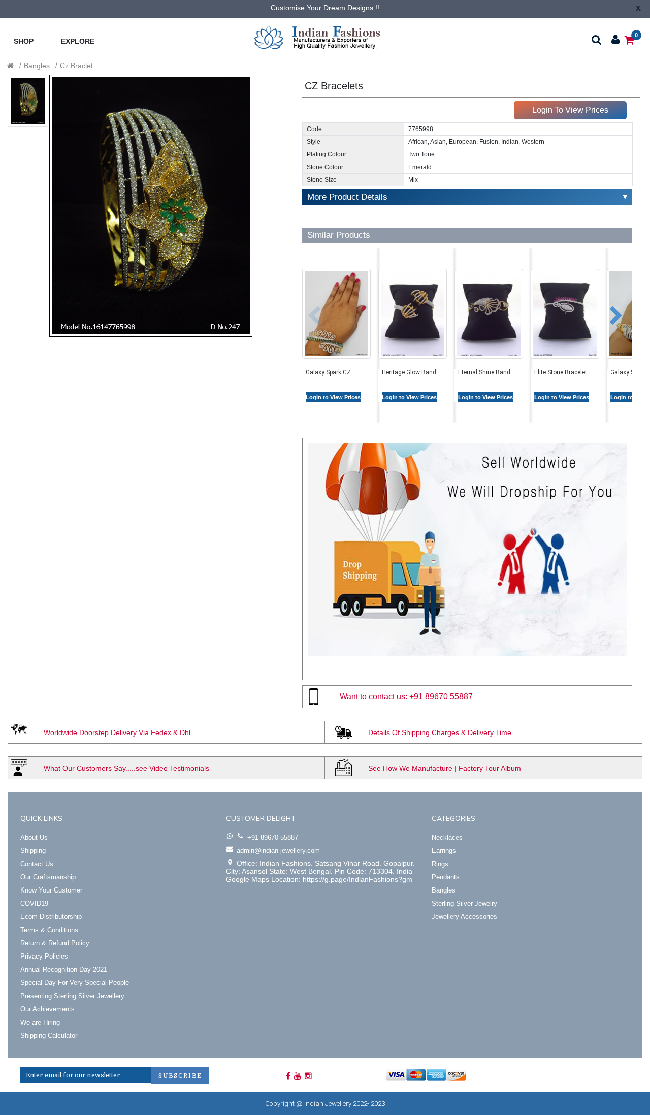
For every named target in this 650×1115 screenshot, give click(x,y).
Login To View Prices (570, 110)
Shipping (33, 850)
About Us (34, 837)
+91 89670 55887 (441, 696)
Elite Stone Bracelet (560, 372)
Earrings (444, 850)
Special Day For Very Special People (74, 982)
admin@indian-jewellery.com (278, 850)
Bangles (37, 65)
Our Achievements (47, 1009)
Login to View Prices (333, 397)
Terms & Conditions (49, 930)
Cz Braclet (76, 65)
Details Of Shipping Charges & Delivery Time (439, 732)
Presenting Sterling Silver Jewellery (72, 996)
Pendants (446, 877)
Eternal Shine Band (484, 372)
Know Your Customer (51, 890)
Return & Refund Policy (54, 943)
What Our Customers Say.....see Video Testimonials (126, 768)
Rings (440, 864)
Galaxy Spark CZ (328, 372)
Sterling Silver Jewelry (464, 903)
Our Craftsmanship (48, 877)
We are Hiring (40, 1022)
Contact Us (36, 864)
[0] (629, 39)
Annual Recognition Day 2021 (63, 969)
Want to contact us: (373, 696)
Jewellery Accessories (464, 916)
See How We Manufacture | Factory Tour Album (444, 768)
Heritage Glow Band (409, 372)
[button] (306, 311)
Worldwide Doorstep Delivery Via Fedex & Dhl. (118, 732)
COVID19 (34, 903)
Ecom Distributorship (51, 916)
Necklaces (447, 837)
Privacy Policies (44, 956)
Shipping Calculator (48, 1035)
